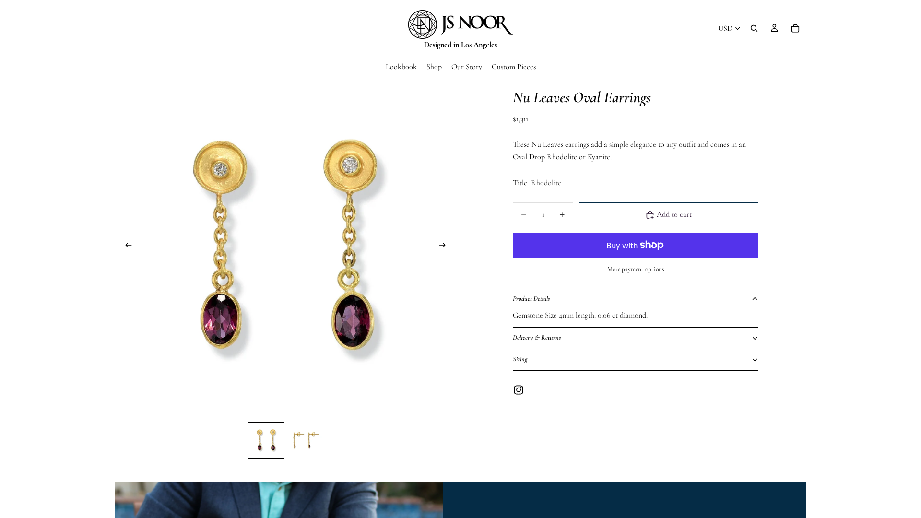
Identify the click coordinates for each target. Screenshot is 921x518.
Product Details (531, 298)
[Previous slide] (125, 247)
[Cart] (795, 28)
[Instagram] (518, 390)
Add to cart (674, 214)
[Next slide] (445, 247)
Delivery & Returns (537, 337)
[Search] (754, 28)
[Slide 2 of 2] (304, 440)
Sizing (520, 359)
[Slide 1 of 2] (266, 440)
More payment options (635, 269)
